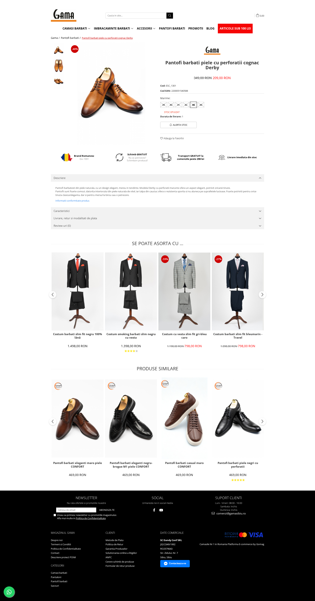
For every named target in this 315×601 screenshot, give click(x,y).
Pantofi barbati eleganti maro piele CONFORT (77, 464)
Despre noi (57, 540)
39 (163, 104)
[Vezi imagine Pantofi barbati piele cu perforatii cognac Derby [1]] (58, 65)
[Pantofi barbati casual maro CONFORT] (184, 418)
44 (201, 104)
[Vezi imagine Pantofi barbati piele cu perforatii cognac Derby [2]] (58, 81)
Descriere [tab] (59, 178)
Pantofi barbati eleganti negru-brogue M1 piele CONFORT (131, 464)
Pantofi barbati (59, 581)
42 (186, 104)
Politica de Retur (114, 544)
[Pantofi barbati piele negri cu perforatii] (238, 418)
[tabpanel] (111, 93)
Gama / (55, 38)
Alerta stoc (180, 124)
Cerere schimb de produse (120, 561)
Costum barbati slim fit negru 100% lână (77, 335)
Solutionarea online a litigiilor (121, 553)
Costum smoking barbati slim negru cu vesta (131, 335)
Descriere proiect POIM (63, 557)
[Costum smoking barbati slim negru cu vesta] (131, 291)
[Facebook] (154, 510)
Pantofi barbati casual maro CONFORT (184, 464)
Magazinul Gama (63, 532)
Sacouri (55, 585)
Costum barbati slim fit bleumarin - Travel (237, 335)
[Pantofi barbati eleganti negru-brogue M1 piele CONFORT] (131, 418)
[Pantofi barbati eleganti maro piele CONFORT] (78, 419)
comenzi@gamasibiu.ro (231, 513)
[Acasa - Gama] (69, 15)
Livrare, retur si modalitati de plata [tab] (75, 218)
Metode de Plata (114, 540)
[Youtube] (161, 510)
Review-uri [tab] (62, 225)
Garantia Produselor (116, 548)
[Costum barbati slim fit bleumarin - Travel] (238, 292)
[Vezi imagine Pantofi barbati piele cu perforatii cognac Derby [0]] (58, 50)
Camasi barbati (59, 572)
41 (178, 104)
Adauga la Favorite (173, 138)
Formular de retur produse (120, 565)
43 (193, 104)
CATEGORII (57, 565)
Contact (55, 553)
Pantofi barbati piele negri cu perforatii (238, 464)
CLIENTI (110, 532)
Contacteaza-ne (177, 563)
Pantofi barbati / (71, 38)
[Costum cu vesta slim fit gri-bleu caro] (184, 292)
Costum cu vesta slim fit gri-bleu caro (184, 335)
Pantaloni (56, 577)
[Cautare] (169, 16)
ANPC (109, 557)
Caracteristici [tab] (62, 211)
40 (171, 104)
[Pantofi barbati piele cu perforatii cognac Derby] (111, 93)
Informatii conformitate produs (72, 200)
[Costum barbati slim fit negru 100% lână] (78, 291)
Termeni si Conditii (61, 544)
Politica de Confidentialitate (91, 518)
